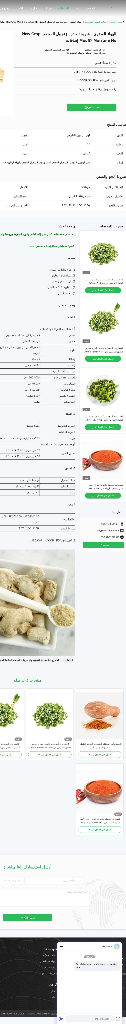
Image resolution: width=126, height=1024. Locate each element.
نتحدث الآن (94, 107)
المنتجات (63, 8)
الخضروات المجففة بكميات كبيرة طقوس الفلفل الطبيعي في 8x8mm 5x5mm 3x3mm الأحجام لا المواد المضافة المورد (104, 283)
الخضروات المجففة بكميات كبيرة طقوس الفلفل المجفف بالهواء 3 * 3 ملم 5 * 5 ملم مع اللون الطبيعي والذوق (103, 420)
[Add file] (118, 1018)
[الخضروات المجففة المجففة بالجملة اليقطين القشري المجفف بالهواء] (99, 715)
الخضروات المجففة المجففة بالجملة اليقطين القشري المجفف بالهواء (100, 746)
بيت (120, 22)
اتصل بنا (34, 8)
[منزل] (113, 8)
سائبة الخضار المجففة (95, 22)
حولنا (49, 8)
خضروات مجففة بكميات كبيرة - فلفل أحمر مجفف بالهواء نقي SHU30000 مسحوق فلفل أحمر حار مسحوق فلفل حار (103, 488)
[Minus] (61, 946)
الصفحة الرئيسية (85, 8)
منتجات (112, 22)
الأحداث (18, 8)
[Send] (61, 1018)
